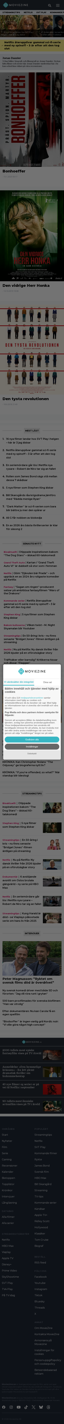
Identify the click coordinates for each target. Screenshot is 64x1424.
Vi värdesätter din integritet (19, 682)
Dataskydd (32, 754)
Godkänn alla (32, 739)
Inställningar (32, 746)
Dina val (47, 682)
